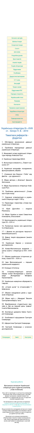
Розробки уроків (17, 55)
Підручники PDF (17, 90)
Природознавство (17, 118)
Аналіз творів (17, 62)
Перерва (17, 101)
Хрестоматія (17, 59)
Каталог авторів (17, 38)
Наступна (28, 337)
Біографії (17, 83)
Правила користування (17, 108)
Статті (17, 48)
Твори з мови (17, 87)
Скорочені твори (17, 45)
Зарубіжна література (17, 111)
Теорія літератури (17, 66)
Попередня (6, 337)
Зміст (17, 337)
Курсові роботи (17, 382)
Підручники (17, 69)
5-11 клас (17, 80)
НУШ (17, 115)
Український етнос (17, 97)
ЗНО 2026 (17, 52)
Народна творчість (17, 94)
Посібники (17, 73)
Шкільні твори (17, 41)
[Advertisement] (17, 18)
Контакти (17, 104)
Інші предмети (17, 122)
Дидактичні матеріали (17, 76)
